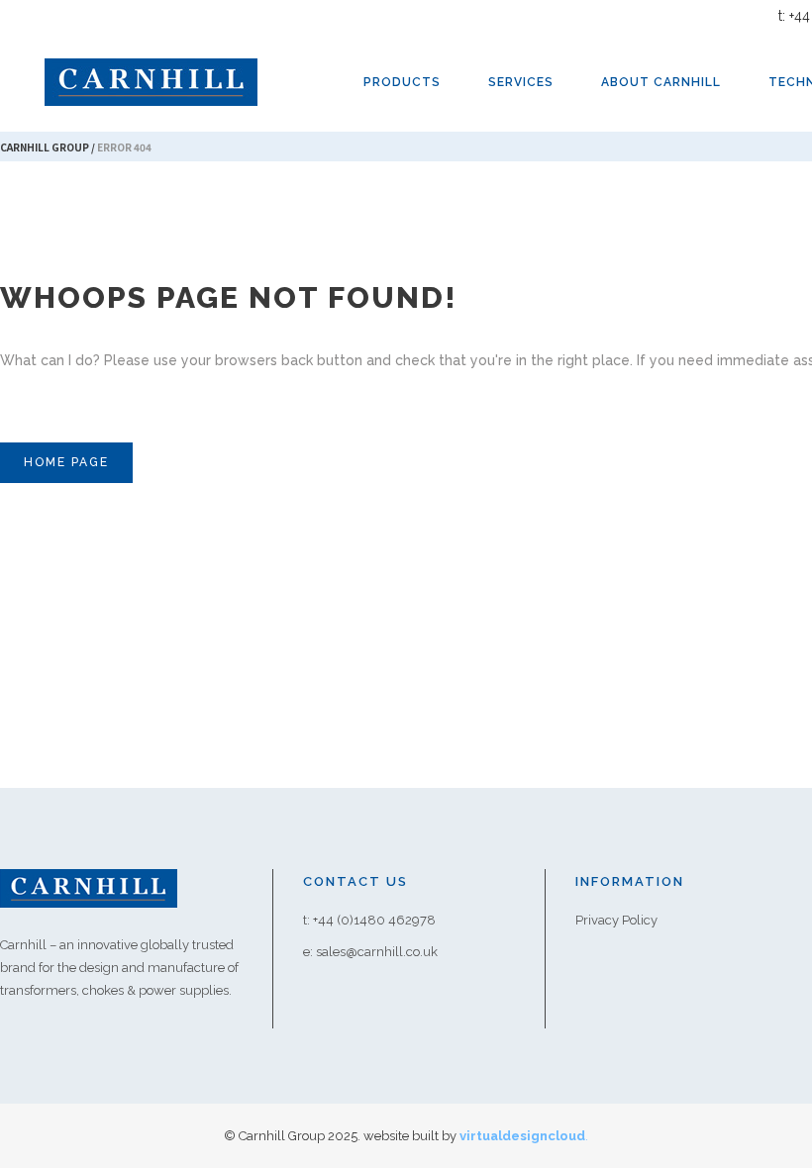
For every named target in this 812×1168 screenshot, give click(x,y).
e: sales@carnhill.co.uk (370, 951)
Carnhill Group (44, 147)
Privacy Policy (616, 920)
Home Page (66, 462)
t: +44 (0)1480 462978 (369, 920)
